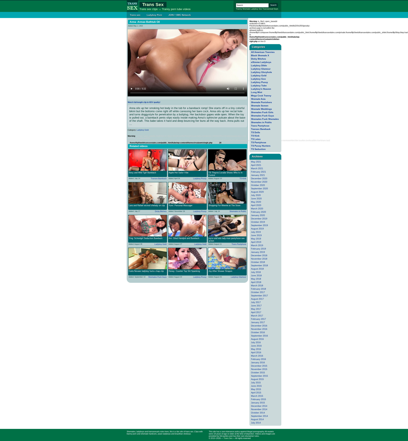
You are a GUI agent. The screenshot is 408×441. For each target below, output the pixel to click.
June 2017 (256, 305)
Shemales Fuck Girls (262, 112)
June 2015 (256, 386)
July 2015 (256, 382)
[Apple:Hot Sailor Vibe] (187, 160)
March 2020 (257, 208)
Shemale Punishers (261, 102)
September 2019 (259, 225)
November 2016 (259, 329)
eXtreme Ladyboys (261, 62)
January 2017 (258, 322)
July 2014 (256, 422)
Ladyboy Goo (258, 79)
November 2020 (259, 182)
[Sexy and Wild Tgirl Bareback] (147, 160)
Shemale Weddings (261, 109)
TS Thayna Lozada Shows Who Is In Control (225, 173)
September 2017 (259, 295)
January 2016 (258, 362)
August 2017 (257, 299)
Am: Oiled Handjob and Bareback (184, 238)
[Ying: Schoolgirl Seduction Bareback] (147, 226)
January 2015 (258, 402)
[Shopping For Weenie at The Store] (227, 193)
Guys (276, 9)
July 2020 (256, 195)
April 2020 (256, 205)
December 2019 (259, 218)
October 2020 (258, 185)
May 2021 (256, 161)
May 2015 (256, 389)
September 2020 (259, 188)
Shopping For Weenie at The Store (224, 205)
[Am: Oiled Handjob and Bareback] (187, 226)
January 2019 (258, 252)
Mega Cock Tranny (261, 95)
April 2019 (256, 242)
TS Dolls (255, 132)
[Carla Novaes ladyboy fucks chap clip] (147, 259)
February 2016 (258, 359)
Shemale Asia (258, 99)
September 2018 (259, 265)
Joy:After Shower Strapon (220, 271)
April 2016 (256, 352)
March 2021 (257, 168)
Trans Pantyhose (239, 244)
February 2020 (258, 212)
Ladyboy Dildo (259, 65)
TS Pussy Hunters (260, 146)
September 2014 (259, 416)
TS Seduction (258, 149)
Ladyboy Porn (154, 15)
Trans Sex (153, 4)
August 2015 (257, 379)
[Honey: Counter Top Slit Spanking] (187, 259)
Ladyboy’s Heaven (261, 89)
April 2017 (256, 312)
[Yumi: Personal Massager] (187, 193)
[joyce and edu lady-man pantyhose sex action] (227, 226)
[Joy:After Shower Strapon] (227, 259)
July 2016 (256, 342)
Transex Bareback (159, 178)
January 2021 (258, 175)
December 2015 (259, 366)
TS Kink (243, 178)
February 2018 (258, 289)
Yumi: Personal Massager (180, 205)
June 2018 (256, 275)
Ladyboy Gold (143, 130)
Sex (260, 9)
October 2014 (258, 412)
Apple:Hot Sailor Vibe (178, 172)
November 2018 (259, 258)
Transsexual (267, 9)
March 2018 (257, 285)
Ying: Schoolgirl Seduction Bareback (146, 238)
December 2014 (259, 406)
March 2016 (257, 355)
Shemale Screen (259, 105)
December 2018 (259, 255)
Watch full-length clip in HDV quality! (144, 102)
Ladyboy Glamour (238, 277)
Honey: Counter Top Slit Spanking (184, 271)
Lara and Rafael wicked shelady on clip (147, 205)
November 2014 (259, 409)
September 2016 (259, 335)
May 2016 (256, 349)
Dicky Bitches (161, 211)
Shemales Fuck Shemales (265, 119)
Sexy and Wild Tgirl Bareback (142, 172)
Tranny (239, 9)
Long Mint (256, 92)
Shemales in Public (237, 211)
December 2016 (259, 325)
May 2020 (256, 202)
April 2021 (256, 165)
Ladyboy (254, 9)
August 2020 (257, 192)
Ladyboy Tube (259, 85)
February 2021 (258, 171)
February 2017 (258, 319)
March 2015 (257, 396)
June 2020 (256, 198)
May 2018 (256, 279)
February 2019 (258, 248)
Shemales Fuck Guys (157, 277)
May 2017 (256, 309)
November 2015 (259, 369)
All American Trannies (263, 52)
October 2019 (258, 222)
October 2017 (258, 292)
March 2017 (257, 315)
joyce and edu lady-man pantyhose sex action (226, 239)
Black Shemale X (260, 55)
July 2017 (256, 302)
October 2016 (258, 332)
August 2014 (257, 419)
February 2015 (258, 399)
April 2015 (256, 392)
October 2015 (258, 372)
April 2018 (256, 282)
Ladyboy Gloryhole (261, 72)
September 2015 (259, 376)
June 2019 (256, 235)
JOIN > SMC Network (179, 15)
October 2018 (258, 262)
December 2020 (259, 178)
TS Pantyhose (258, 142)
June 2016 (256, 345)
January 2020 (258, 215)
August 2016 (257, 339)
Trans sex (135, 15)
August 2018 (257, 268)
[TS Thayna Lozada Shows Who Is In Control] (227, 160)
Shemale (246, 9)
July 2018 (256, 272)
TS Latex (256, 139)
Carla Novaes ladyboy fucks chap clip (146, 271)
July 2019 (256, 232)
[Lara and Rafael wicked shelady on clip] (147, 193)
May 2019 (256, 238)
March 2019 (257, 245)
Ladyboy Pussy (199, 178)
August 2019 (257, 228)
